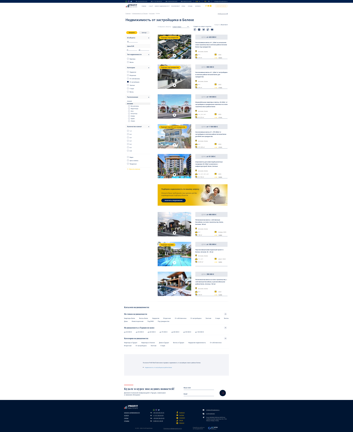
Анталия (152, 13)
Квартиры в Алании (148, 342)
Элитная (208, 318)
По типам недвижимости (135, 314)
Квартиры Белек (129, 318)
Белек (206, 51)
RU (186, 1)
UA (171, 1)
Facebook (182, 412)
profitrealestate (210, 413)
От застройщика (195, 318)
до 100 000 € (199, 332)
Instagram (182, 417)
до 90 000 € (187, 332)
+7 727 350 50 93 (158, 415)
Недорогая (155, 318)
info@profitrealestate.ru (221, 1)
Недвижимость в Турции (140, 13)
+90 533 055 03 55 (158, 413)
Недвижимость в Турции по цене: (139, 327)
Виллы (226, 318)
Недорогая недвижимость (197, 342)
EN (209, 1)
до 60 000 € (152, 332)
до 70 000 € (163, 332)
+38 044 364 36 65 (158, 418)
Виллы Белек (143, 318)
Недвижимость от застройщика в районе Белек (158, 367)
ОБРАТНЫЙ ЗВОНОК (221, 6)
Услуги (126, 415)
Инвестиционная (137, 321)
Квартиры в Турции (130, 342)
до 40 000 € (128, 332)
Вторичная (167, 318)
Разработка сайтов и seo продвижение (199, 428)
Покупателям (175, 6)
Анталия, (201, 51)
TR (141, 1)
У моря (217, 318)
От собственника (180, 318)
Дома (126, 321)
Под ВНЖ (150, 321)
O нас (150, 6)
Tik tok (181, 420)
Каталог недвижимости (161, 6)
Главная (144, 6)
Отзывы (190, 6)
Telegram (181, 423)
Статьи (183, 6)
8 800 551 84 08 (158, 421)
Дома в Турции (164, 342)
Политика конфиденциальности (172, 428)
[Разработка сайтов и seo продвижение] (213, 429)
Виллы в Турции (178, 342)
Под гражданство (163, 321)
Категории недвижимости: (136, 338)
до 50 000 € (140, 332)
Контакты (198, 6)
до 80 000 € (175, 332)
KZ (156, 1)
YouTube (181, 415)
